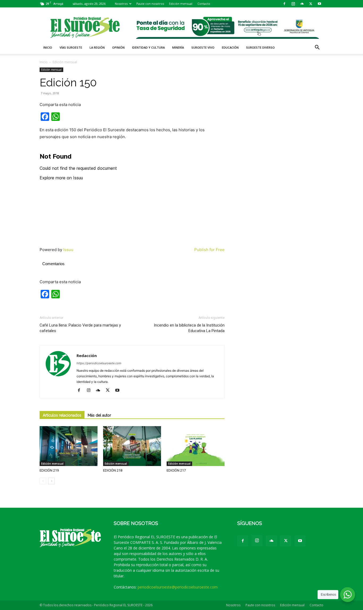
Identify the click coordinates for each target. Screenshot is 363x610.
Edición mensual (180, 4)
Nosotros (121, 4)
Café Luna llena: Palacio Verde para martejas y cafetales (80, 328)
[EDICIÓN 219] (69, 446)
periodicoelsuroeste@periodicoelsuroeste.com (178, 587)
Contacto (203, 4)
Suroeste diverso (260, 47)
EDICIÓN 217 (176, 470)
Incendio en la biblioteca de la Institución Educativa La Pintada (189, 328)
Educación (230, 47)
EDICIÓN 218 (112, 470)
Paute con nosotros (150, 4)
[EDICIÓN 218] (132, 446)
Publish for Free (209, 249)
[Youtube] (319, 3)
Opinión (118, 47)
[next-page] (51, 481)
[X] (311, 3)
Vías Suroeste (71, 47)
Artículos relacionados (62, 415)
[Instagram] (293, 3)
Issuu (68, 249)
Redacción (87, 355)
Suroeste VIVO (202, 47)
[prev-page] (43, 481)
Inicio (47, 47)
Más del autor (99, 415)
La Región (97, 47)
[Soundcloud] (302, 3)
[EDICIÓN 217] (196, 446)
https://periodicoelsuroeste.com (99, 363)
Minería (178, 47)
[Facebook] (284, 3)
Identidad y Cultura (148, 47)
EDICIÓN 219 (49, 470)
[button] (317, 47)
